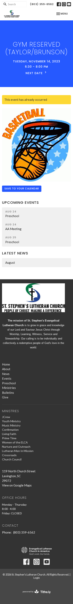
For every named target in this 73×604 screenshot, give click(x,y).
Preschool (9, 383)
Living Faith (9, 434)
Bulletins (8, 392)
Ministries (9, 388)
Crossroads (9, 455)
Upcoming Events (20, 202)
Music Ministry (11, 425)
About (6, 369)
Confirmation (10, 429)
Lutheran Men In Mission (17, 451)
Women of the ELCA (15, 442)
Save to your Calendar (21, 188)
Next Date (35, 73)
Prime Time (9, 438)
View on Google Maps (17, 485)
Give (5, 397)
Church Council (11, 459)
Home (6, 364)
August (10, 262)
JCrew (6, 417)
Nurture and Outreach (16, 446)
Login (36, 577)
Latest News (15, 253)
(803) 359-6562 (42, 4)
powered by (35, 595)
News (6, 374)
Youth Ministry (11, 421)
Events (6, 378)
